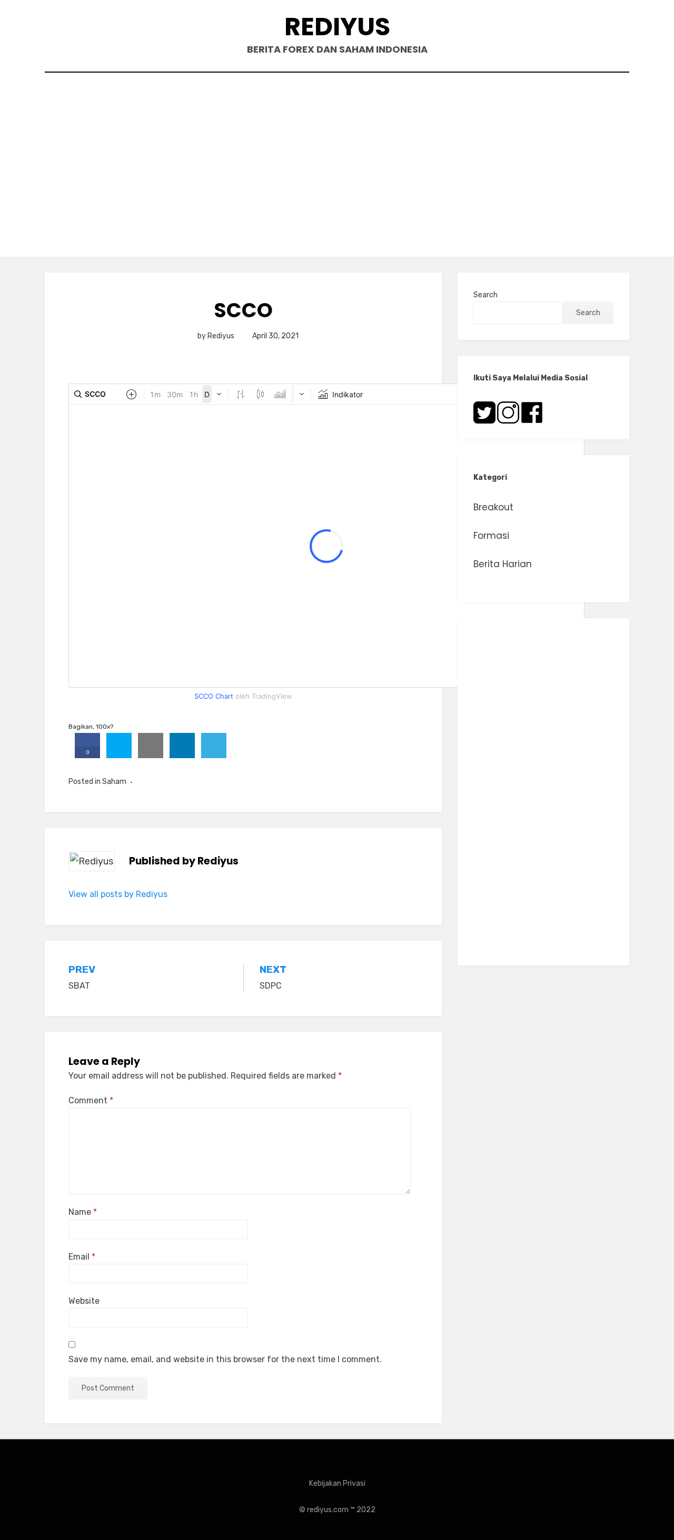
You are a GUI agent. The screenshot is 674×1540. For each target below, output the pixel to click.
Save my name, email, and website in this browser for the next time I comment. (225, 1359)
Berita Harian (502, 564)
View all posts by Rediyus (117, 894)
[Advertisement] (337, 167)
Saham (114, 781)
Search (485, 294)
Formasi (491, 535)
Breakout (493, 507)
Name (82, 1212)
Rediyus (337, 26)
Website (84, 1301)
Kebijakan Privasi (337, 1483)
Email (81, 1257)
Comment (90, 1100)
